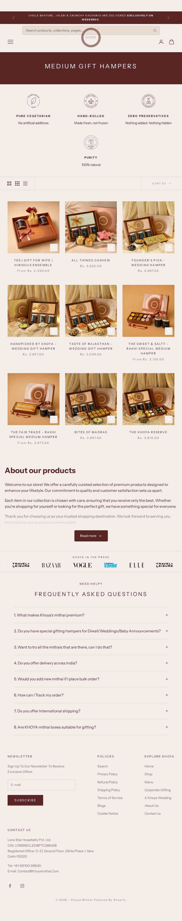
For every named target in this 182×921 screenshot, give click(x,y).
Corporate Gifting (158, 790)
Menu (149, 782)
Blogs (101, 806)
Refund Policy (107, 782)
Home (149, 766)
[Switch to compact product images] (25, 183)
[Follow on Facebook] (10, 885)
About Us (152, 806)
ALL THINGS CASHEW (91, 260)
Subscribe (25, 800)
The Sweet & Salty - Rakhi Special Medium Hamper (149, 348)
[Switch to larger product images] (9, 183)
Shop (148, 774)
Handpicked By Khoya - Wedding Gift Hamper (33, 346)
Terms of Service (110, 798)
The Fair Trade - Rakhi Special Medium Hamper (33, 434)
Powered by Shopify (110, 900)
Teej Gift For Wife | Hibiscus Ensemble (33, 262)
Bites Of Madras (91, 432)
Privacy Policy (107, 774)
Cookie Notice (107, 813)
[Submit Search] (155, 30)
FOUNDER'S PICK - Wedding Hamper (148, 262)
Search (102, 766)
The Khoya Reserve (148, 432)
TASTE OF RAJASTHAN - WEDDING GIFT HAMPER (91, 346)
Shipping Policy (108, 790)
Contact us (153, 813)
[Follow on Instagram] (22, 885)
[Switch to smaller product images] (17, 183)
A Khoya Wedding (158, 798)
